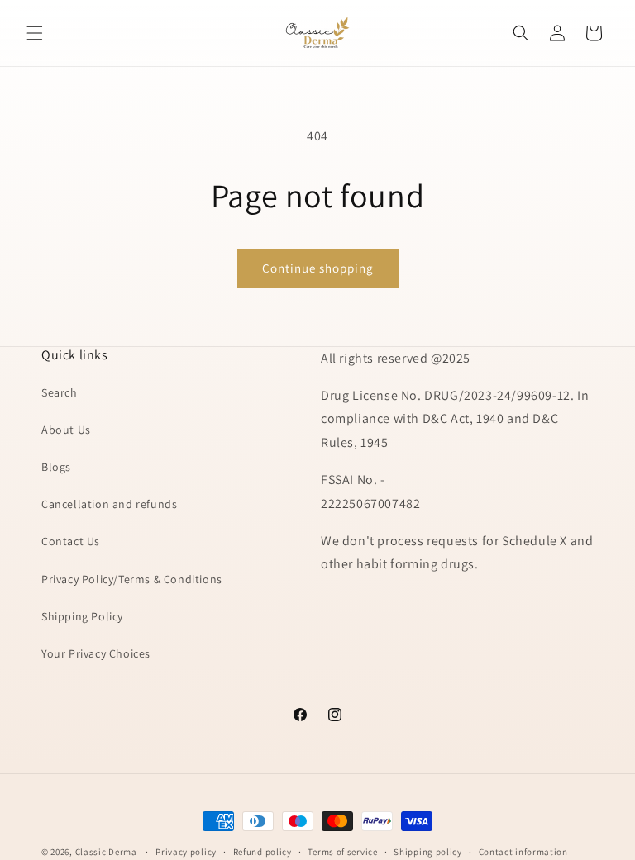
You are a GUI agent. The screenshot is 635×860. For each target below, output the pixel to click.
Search (59, 392)
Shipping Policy (82, 616)
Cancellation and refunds (109, 504)
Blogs (56, 466)
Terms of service (342, 852)
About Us (66, 429)
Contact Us (70, 541)
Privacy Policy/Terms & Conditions (131, 579)
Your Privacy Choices (95, 653)
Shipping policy (428, 852)
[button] (35, 33)
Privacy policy (186, 852)
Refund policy (262, 852)
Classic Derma (106, 852)
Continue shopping (318, 268)
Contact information (523, 852)
